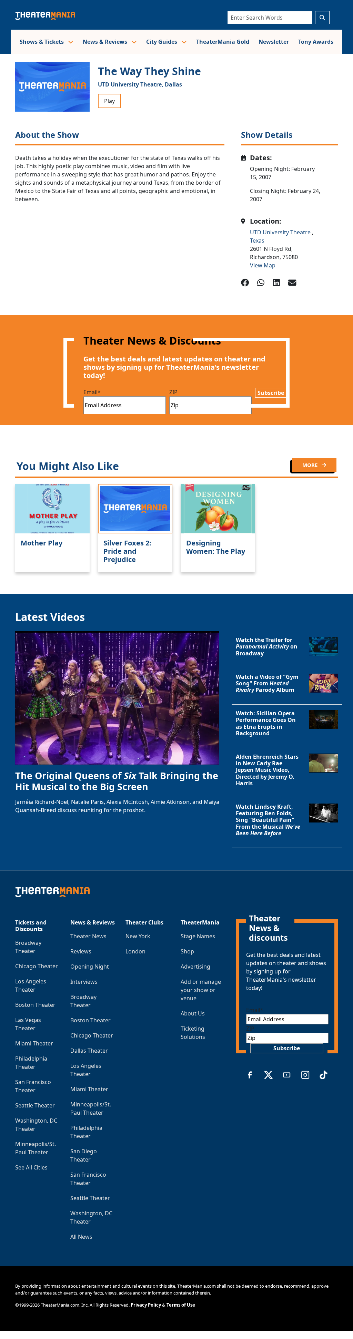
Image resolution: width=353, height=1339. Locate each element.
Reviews (80, 951)
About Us (193, 1013)
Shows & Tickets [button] (42, 41)
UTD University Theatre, (130, 84)
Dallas (173, 84)
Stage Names (198, 936)
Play (109, 101)
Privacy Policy (146, 1305)
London (135, 951)
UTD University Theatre (281, 232)
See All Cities (31, 1167)
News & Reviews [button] (106, 41)
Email (92, 392)
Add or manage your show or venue (201, 990)
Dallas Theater (89, 1050)
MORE (310, 464)
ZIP (173, 392)
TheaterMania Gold (222, 41)
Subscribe (271, 393)
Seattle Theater (35, 1105)
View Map (262, 265)
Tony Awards (315, 41)
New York (137, 936)
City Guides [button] (162, 41)
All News (81, 1236)
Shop (187, 951)
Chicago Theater (36, 966)
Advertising (195, 966)
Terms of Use (181, 1305)
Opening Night (89, 966)
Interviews (84, 981)
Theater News (88, 936)
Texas (257, 240)
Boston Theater (35, 1005)
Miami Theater (34, 1043)
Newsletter (274, 41)
